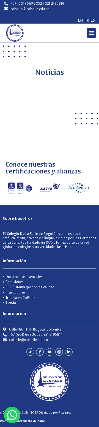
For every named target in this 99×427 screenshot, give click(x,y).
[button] (91, 33)
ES (92, 20)
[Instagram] (59, 352)
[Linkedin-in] (69, 352)
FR (86, 20)
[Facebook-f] (40, 352)
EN (80, 20)
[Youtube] (49, 352)
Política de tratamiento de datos (23, 421)
